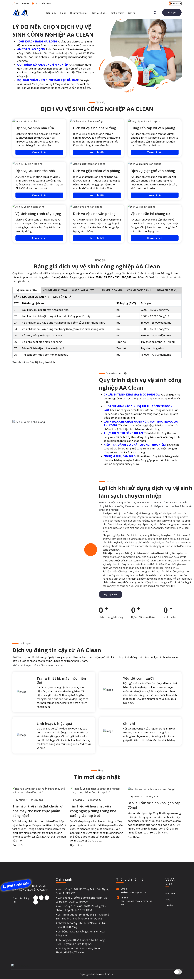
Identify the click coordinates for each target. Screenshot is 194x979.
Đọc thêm (18, 845)
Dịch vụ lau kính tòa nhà (35, 170)
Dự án (63, 12)
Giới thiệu (51, 12)
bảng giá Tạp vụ (167, 290)
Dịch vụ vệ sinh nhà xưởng (94, 128)
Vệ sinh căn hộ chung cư (150, 213)
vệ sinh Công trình (139, 290)
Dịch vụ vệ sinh (78, 12)
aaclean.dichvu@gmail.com (134, 892)
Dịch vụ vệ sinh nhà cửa (34, 128)
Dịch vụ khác (98, 12)
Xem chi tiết (39, 152)
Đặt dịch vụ (110, 594)
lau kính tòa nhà (111, 290)
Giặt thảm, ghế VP (83, 290)
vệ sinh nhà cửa (27, 290)
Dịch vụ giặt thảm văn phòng (96, 170)
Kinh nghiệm (117, 12)
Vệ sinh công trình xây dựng (38, 213)
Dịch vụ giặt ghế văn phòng (153, 170)
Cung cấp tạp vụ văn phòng (153, 128)
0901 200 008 (22, 3)
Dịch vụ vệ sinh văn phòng (94, 213)
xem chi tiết (154, 195)
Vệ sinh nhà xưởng (55, 290)
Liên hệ (131, 12)
